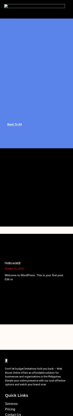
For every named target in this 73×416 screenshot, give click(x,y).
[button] (62, 9)
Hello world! (12, 263)
